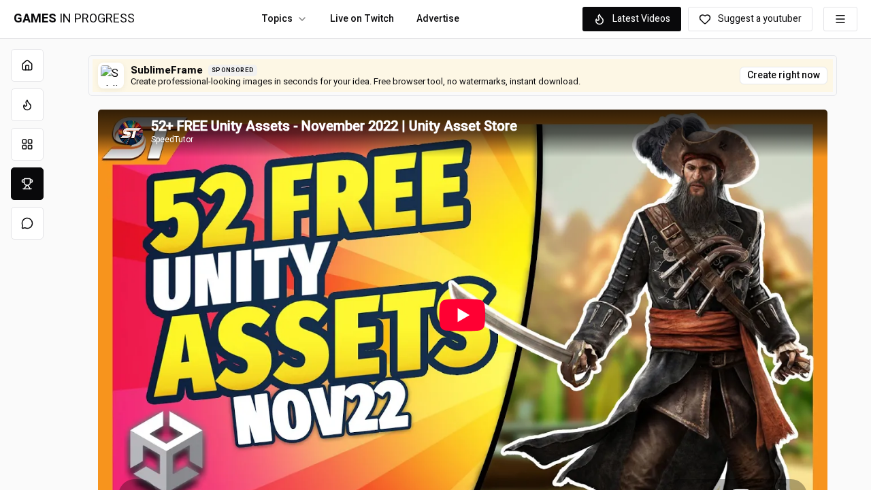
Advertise (437, 19)
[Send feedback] (27, 223)
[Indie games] (27, 144)
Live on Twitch (362, 19)
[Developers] (27, 183)
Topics (277, 19)
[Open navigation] (840, 19)
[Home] (27, 65)
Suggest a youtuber (760, 19)
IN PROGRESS (74, 19)
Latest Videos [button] (641, 19)
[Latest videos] (27, 104)
